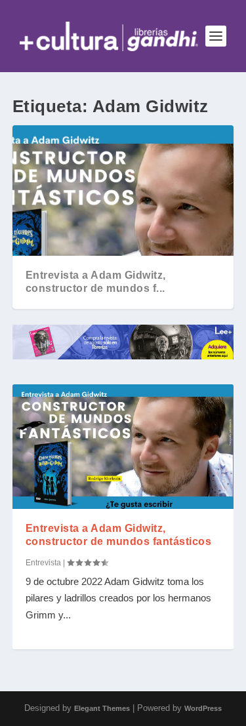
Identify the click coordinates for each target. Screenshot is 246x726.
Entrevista (43, 562)
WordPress (203, 708)
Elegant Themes (102, 708)
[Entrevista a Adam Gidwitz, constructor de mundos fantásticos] (123, 446)
